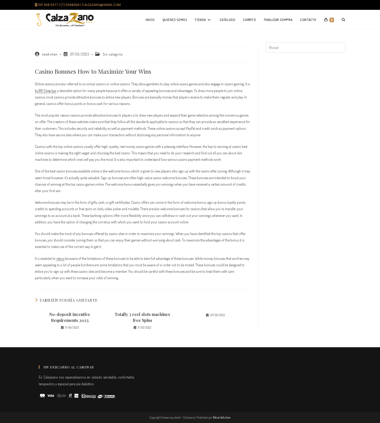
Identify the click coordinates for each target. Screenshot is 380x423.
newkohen (50, 54)
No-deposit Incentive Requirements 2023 (69, 317)
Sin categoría (113, 54)
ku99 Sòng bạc (45, 90)
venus (60, 258)
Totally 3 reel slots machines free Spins (142, 317)
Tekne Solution (222, 417)
